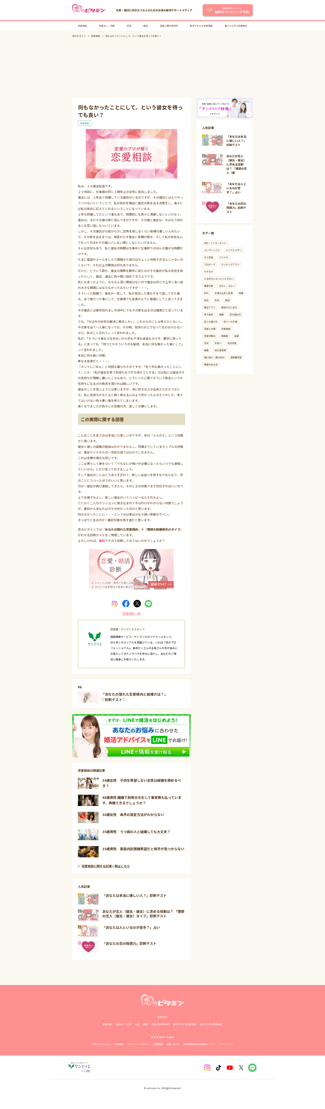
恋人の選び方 (211, 321)
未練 (236, 335)
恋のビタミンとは (102, 1044)
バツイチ (223, 257)
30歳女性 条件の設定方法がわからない (133, 814)
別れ (206, 293)
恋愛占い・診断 (107, 25)
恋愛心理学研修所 (161, 1024)
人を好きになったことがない (218, 278)
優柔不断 (208, 285)
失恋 (217, 300)
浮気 (206, 343)
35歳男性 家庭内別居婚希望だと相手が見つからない (143, 848)
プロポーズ (209, 264)
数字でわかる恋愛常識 (201, 25)
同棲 (241, 293)
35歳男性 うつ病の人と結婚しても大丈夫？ (136, 831)
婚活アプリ (209, 307)
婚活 (145, 25)
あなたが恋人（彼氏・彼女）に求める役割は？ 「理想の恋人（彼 (236, 164)
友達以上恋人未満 (224, 293)
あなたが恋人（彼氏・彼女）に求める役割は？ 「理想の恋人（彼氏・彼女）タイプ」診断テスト (143, 913)
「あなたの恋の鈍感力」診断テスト (129, 943)
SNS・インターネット (215, 243)
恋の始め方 (235, 314)
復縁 (221, 314)
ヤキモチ (208, 271)
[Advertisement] (162, 67)
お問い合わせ (173, 1044)
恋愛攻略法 (209, 335)
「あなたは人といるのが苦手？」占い (131, 927)
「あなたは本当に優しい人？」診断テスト (134, 895)
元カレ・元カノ (227, 285)
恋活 (129, 25)
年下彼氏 (208, 314)
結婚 (206, 350)
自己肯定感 (220, 350)
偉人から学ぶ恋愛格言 (236, 25)
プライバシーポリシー (138, 1044)
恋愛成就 (225, 328)
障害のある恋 (211, 364)
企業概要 (157, 1044)
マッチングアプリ (230, 264)
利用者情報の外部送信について (199, 1044)
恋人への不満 (230, 321)
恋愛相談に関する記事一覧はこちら (106, 866)
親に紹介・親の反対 (214, 357)
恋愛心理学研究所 (169, 25)
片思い (218, 343)
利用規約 (118, 1044)
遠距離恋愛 (236, 357)
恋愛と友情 (209, 328)
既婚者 (224, 335)
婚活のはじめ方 (229, 307)
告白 (206, 300)
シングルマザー (234, 250)
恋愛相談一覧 (131, 613)
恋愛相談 (82, 25)
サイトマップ (225, 1044)
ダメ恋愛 (208, 257)
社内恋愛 (231, 343)
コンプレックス (212, 250)
